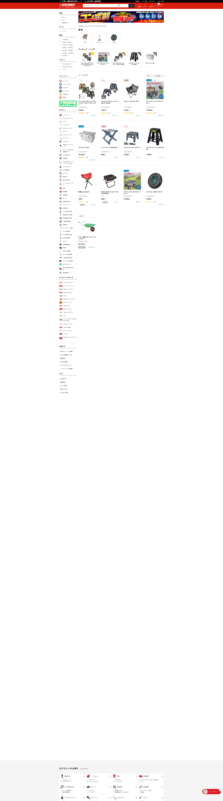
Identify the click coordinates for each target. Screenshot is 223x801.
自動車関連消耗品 (67, 218)
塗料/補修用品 (66, 238)
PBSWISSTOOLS (67, 292)
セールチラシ (66, 91)
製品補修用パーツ (67, 272)
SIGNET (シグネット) (68, 289)
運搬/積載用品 (66, 244)
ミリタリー (81, 80)
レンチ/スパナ (66, 125)
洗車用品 (65, 224)
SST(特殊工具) (66, 155)
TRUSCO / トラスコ (82, 241)
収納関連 (65, 191)
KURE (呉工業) (67, 327)
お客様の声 (65, 94)
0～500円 (65, 39)
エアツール (65, 173)
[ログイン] (145, 5)
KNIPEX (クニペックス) (68, 299)
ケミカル (65, 241)
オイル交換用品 (66, 231)
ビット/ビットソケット (67, 128)
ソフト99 (65, 334)
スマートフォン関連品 (68, 261)
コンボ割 (149, 80)
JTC (64, 315)
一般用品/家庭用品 (67, 257)
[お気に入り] (152, 5)
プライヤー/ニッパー (67, 135)
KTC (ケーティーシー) (68, 286)
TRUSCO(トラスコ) (67, 66)
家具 (105, 26)
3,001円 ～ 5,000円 (68, 50)
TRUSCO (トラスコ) (68, 312)
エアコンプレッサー (67, 166)
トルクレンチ (66, 138)
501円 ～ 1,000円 (67, 42)
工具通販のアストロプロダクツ (86, 26)
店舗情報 (137, 1)
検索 (131, 5)
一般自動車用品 (67, 221)
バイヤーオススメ (67, 84)
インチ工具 (65, 141)
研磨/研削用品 (66, 201)
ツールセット (66, 115)
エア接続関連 (66, 170)
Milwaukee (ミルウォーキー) (70, 338)
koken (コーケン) (67, 302)
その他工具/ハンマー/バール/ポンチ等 (68, 162)
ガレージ (65, 198)
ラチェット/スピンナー (68, 118)
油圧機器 (65, 195)
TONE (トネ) (66, 305)
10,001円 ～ (66, 55)
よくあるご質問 (160, 1)
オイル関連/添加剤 (67, 234)
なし (64, 20)
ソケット (64, 121)
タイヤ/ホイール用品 (68, 228)
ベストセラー (66, 87)
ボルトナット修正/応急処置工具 (68, 150)
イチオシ (154, 80)
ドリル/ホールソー (67, 205)
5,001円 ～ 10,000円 (68, 53)
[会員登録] (139, 5)
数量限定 (126, 80)
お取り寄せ (65, 23)
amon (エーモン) (67, 330)
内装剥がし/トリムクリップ (68, 145)
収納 (64, 188)
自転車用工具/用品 (67, 214)
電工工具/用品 (66, 180)
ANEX (64, 295)
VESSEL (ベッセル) (68, 324)
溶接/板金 (65, 208)
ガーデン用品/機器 (67, 254)
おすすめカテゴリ (67, 264)
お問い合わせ (152, 1)
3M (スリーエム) (67, 309)
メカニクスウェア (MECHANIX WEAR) (70, 319)
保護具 (64, 247)
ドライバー (65, 131)
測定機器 (65, 158)
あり (64, 17)
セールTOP (65, 81)
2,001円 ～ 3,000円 (68, 47)
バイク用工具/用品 (67, 211)
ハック (64, 69)
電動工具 (65, 176)
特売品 (64, 97)
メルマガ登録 (144, 1)
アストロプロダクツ (67, 64)
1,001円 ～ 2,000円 (68, 45)
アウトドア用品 (66, 251)
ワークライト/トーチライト (68, 184)
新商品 (103, 80)
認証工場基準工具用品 (68, 268)
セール (64, 31)
